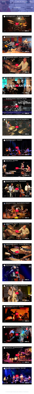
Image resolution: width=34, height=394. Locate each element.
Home (18, 1)
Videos (26, 1)
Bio (20, 1)
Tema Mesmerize (25, 391)
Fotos (23, 1)
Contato (30, 1)
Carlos (4, 2)
